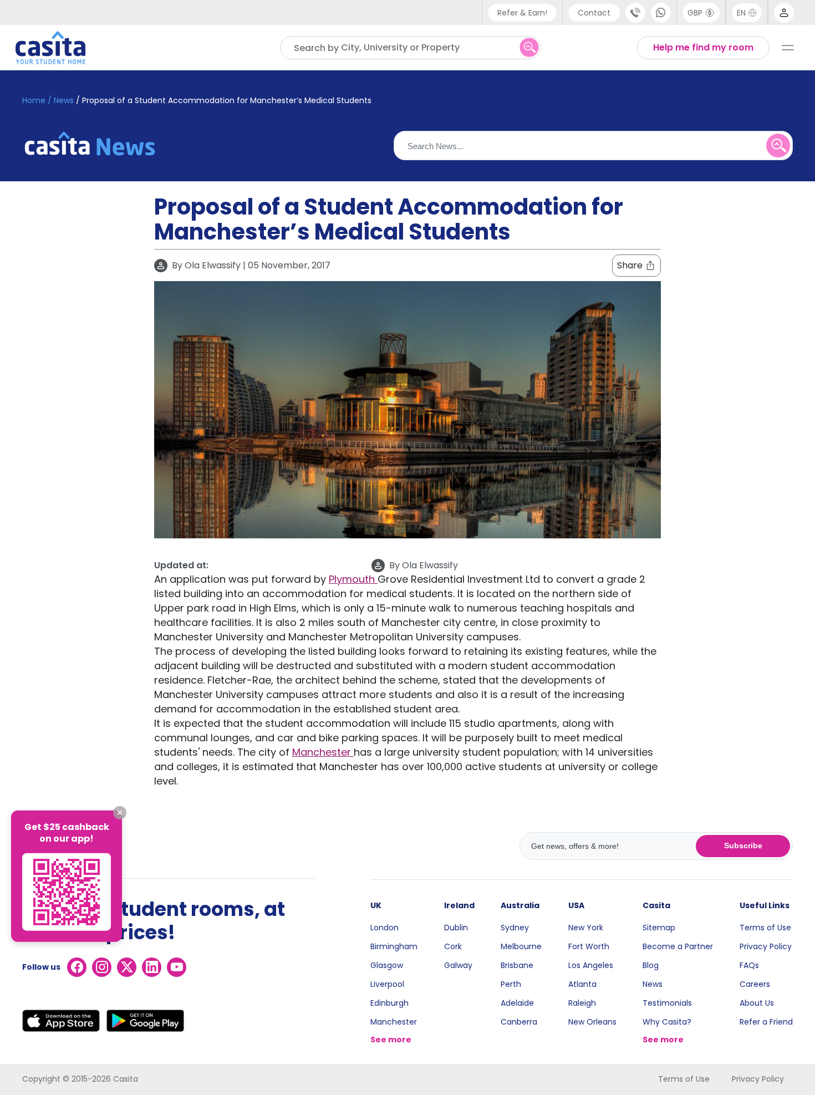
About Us (757, 1003)
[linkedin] (151, 967)
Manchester (323, 752)
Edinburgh (389, 1003)
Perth (511, 984)
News (653, 984)
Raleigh (582, 1003)
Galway (458, 965)
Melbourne (521, 946)
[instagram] (101, 967)
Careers (755, 984)
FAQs (749, 965)
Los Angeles (590, 965)
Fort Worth (588, 946)
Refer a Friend (766, 1021)
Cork (453, 946)
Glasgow (386, 965)
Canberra (519, 1021)
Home (33, 100)
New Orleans (592, 1021)
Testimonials (667, 1003)
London (384, 927)
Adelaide (517, 1003)
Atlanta (582, 984)
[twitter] (126, 967)
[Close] (119, 812)
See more (390, 1039)
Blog (651, 965)
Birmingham (393, 946)
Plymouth (353, 579)
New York (585, 927)
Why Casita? (667, 1021)
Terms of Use (765, 927)
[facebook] (76, 967)
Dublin (456, 927)
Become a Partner (678, 946)
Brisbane (517, 965)
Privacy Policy (766, 946)
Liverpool (387, 984)
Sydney (515, 927)
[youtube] (176, 967)
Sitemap (659, 927)
